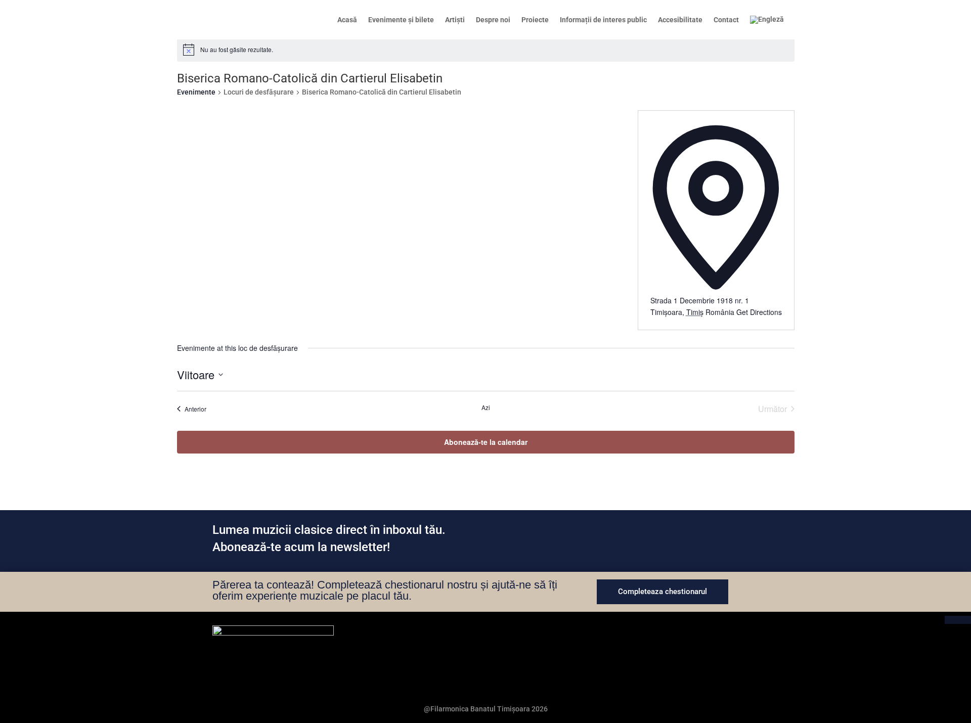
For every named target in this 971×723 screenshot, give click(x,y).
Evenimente (196, 92)
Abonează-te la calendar (485, 442)
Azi (485, 407)
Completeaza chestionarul (662, 591)
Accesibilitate (680, 20)
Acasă (347, 20)
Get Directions (759, 312)
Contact (726, 20)
